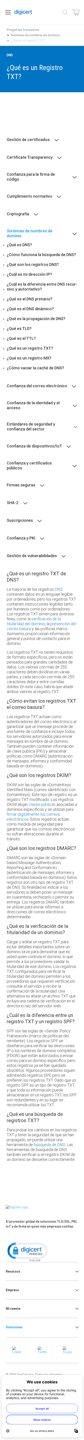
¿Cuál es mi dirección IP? (29, 274)
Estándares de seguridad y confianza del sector (31, 427)
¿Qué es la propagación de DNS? (36, 318)
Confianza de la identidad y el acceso (33, 405)
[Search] (65, 12)
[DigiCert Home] (23, 12)
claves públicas (42, 804)
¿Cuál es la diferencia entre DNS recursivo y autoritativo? (42, 287)
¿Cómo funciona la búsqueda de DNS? (41, 254)
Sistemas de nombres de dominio (35, 35)
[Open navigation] (8, 12)
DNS (59, 589)
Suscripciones (20, 520)
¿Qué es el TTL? (21, 338)
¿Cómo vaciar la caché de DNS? (35, 368)
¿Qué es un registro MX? (29, 358)
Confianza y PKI (21, 538)
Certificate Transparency (30, 157)
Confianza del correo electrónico (37, 385)
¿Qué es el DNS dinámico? (30, 308)
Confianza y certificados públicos (29, 466)
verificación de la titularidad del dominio (34, 621)
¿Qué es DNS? (19, 244)
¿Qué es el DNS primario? (29, 299)
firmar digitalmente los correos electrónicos (33, 817)
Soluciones (14, 1327)
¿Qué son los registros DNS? (33, 264)
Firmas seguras (21, 485)
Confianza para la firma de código (31, 177)
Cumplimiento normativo (29, 196)
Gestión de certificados (28, 139)
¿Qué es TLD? (19, 328)
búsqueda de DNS (49, 1144)
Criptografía (18, 214)
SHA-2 (13, 502)
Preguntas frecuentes (23, 30)
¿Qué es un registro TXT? (30, 348)
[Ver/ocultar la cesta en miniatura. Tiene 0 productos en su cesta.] (75, 12)
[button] (27, 1251)
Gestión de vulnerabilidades (32, 555)
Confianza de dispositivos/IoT (34, 446)
